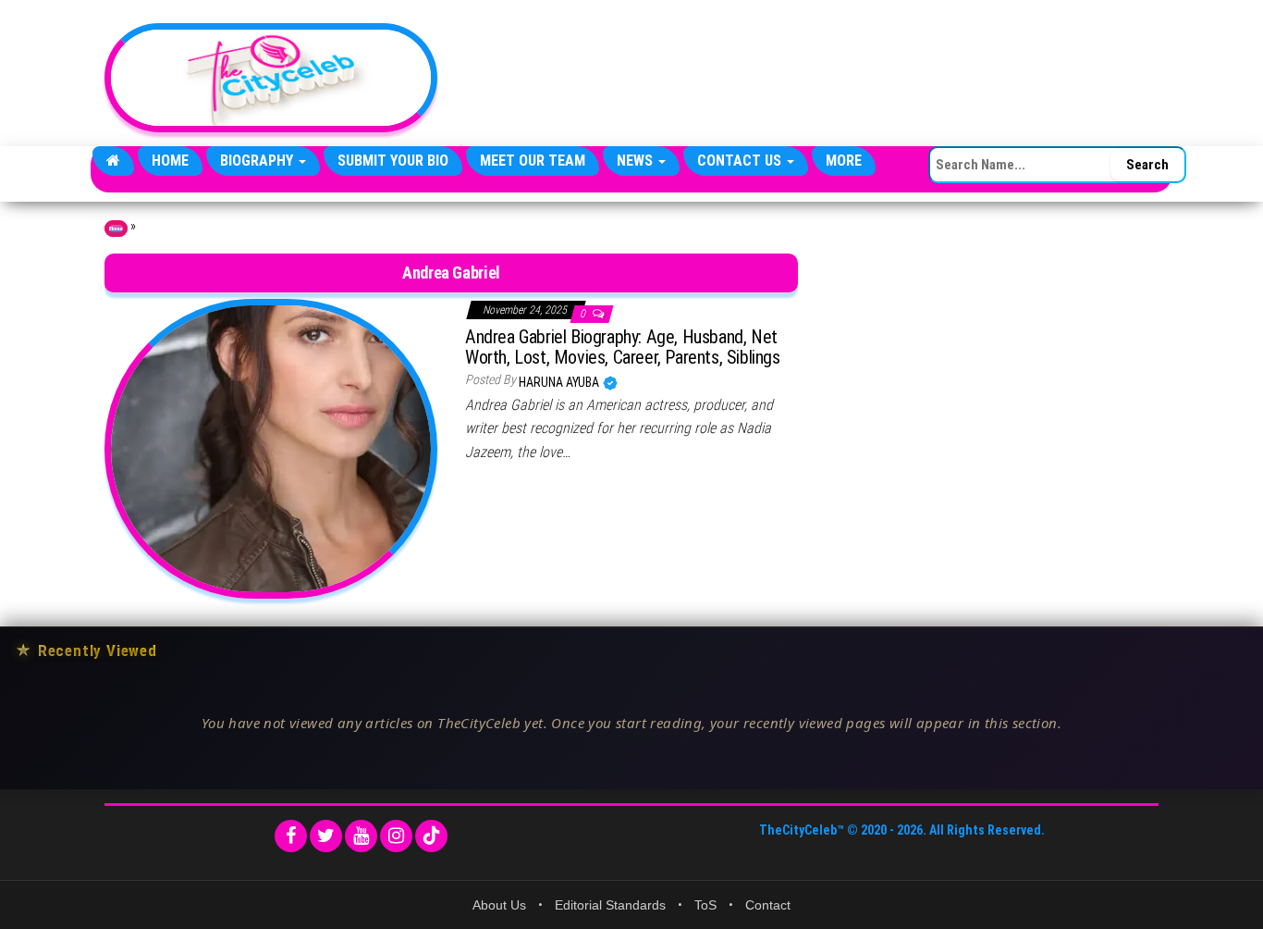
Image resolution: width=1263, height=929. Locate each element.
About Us (499, 905)
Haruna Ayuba (560, 382)
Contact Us (741, 160)
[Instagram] (396, 836)
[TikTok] (431, 836)
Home (170, 160)
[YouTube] (361, 836)
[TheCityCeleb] (113, 161)
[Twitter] (326, 836)
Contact (768, 905)
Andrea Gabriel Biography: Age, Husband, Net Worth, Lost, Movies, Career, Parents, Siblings (622, 347)
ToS (705, 905)
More (844, 160)
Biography (258, 160)
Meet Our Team (532, 160)
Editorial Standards (610, 905)
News (636, 160)
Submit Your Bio (392, 160)
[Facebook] (291, 836)
